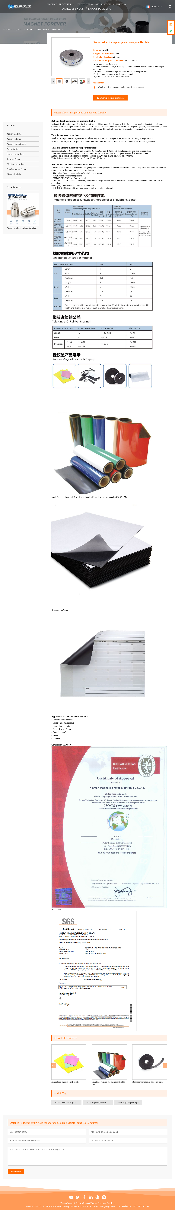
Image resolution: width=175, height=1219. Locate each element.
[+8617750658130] (171, 31)
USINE (119, 4)
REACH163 (56, 909)
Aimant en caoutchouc (16, 144)
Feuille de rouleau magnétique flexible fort (69, 1083)
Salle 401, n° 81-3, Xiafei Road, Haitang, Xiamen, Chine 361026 (62, 1206)
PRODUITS (65, 4)
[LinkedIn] (91, 1197)
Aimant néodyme (14, 134)
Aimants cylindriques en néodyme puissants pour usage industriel (22, 229)
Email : (96, 1206)
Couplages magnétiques (17, 169)
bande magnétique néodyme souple (99, 1102)
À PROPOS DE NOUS (97, 8)
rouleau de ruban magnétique (67, 1102)
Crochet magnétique (15, 154)
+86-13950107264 (141, 1206)
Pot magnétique (13, 149)
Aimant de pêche (14, 174)
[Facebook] (84, 1197)
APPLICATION (103, 4)
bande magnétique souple (128, 1102)
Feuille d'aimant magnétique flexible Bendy (150, 1083)
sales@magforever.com (110, 1206)
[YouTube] (71, 1197)
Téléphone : (127, 1206)
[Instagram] (104, 1197)
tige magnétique (13, 159)
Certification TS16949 (61, 745)
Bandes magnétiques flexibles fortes (109, 1082)
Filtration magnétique (16, 164)
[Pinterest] (97, 1197)
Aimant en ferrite (14, 139)
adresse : (30, 1206)
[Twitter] (77, 1197)
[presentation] (9, 212)
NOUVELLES (83, 4)
